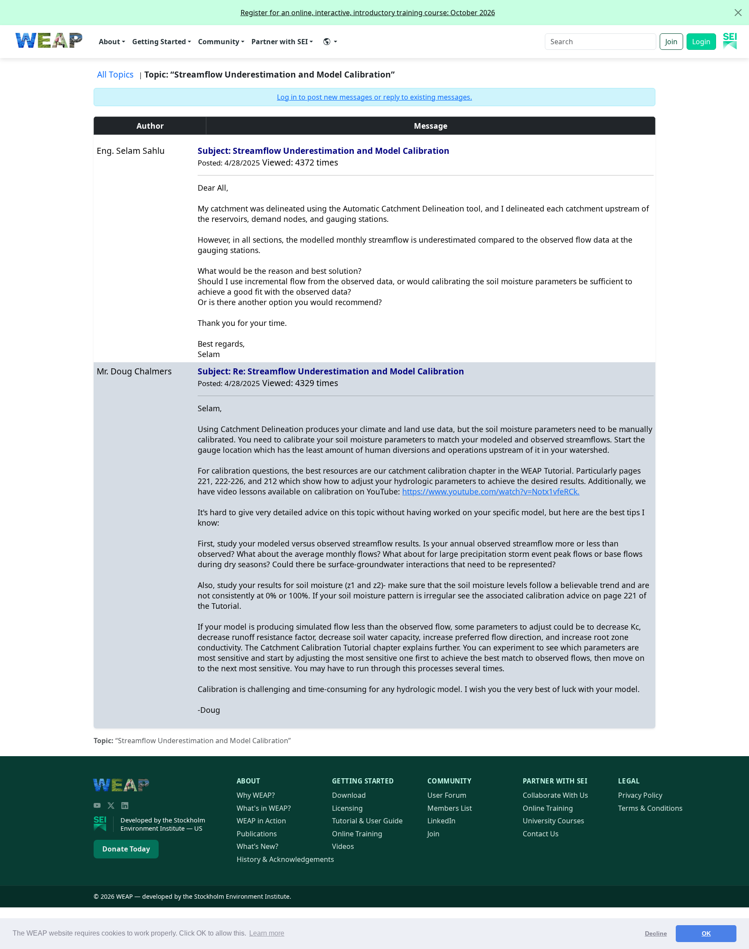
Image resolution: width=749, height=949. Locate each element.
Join (671, 41)
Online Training (357, 833)
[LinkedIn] (124, 805)
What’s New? (257, 846)
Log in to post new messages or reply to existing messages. (374, 97)
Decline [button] (656, 933)
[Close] (738, 12)
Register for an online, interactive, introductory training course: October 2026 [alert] (368, 12)
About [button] (109, 41)
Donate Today (126, 849)
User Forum (446, 795)
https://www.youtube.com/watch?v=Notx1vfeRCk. (491, 491)
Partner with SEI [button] (279, 41)
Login (701, 41)
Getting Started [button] (159, 41)
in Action (261, 821)
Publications (257, 833)
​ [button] (330, 41)
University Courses (553, 821)
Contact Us (541, 833)
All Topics (115, 74)
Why (256, 795)
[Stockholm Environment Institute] (104, 824)
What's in (264, 808)
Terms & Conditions (650, 808)
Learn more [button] (266, 933)
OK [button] (706, 933)
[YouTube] (97, 805)
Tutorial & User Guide (367, 821)
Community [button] (218, 41)
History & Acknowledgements (285, 859)
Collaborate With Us (555, 795)
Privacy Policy (640, 795)
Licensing (347, 808)
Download (349, 795)
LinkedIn (441, 821)
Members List (449, 808)
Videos (343, 846)
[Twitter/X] (110, 805)
